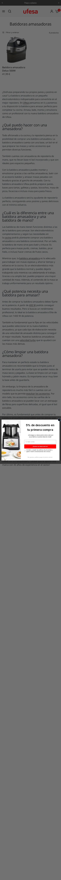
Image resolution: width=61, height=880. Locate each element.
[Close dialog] (59, 419)
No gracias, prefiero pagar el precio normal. (40, 457)
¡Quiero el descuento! (40, 446)
